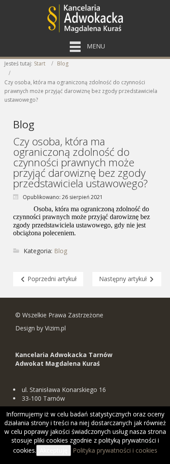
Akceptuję (54, 450)
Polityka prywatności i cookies (115, 450)
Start (39, 63)
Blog (62, 63)
